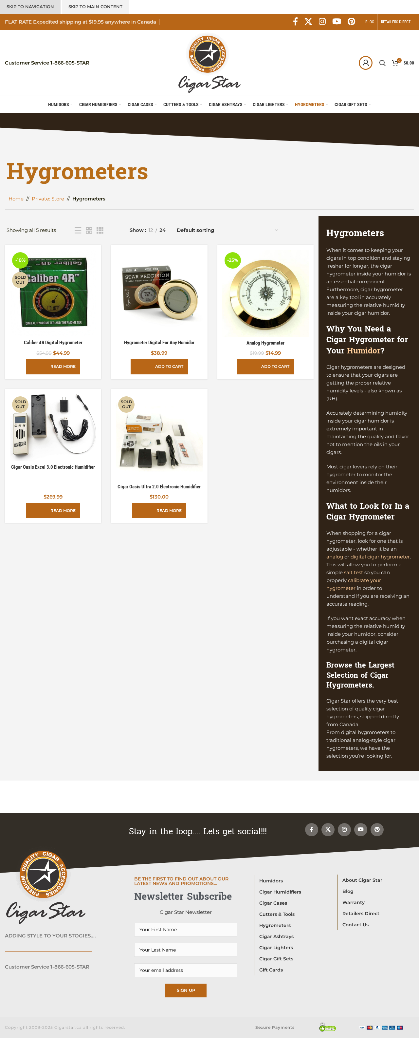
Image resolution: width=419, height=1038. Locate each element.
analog (334, 557)
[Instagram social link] (322, 21)
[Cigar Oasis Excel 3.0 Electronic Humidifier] (53, 427)
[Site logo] (209, 62)
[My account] (365, 62)
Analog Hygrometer (265, 343)
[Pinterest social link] (351, 21)
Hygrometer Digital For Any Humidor (159, 343)
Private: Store (48, 199)
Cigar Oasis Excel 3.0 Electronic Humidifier (53, 467)
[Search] (382, 62)
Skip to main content (95, 6)
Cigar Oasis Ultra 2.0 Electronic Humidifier (159, 487)
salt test (353, 572)
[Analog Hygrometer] (265, 293)
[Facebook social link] (295, 21)
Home (16, 199)
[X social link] (308, 21)
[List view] (78, 230)
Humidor (363, 351)
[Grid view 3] (100, 230)
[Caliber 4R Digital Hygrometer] (53, 293)
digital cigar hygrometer (380, 557)
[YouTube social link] (336, 21)
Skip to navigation (30, 6)
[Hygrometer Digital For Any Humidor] (159, 293)
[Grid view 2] (89, 230)
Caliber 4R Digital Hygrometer (53, 343)
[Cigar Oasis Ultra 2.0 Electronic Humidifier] (159, 437)
